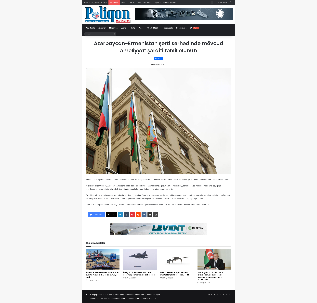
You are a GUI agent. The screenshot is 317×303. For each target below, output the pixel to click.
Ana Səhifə (90, 28)
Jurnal (124, 28)
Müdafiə (158, 59)
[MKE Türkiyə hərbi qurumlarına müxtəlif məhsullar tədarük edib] (177, 259)
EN (194, 28)
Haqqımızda (168, 28)
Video (141, 28)
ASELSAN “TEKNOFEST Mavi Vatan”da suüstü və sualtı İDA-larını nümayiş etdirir (102, 274)
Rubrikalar (180, 28)
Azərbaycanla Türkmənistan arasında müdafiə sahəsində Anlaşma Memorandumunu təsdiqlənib (211, 276)
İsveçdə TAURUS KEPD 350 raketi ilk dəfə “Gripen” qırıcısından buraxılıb (148, 2)
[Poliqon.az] (107, 14)
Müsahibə (113, 28)
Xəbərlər (102, 28)
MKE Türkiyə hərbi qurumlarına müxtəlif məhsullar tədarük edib (174, 273)
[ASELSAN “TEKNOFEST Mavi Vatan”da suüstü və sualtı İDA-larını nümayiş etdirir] (102, 259)
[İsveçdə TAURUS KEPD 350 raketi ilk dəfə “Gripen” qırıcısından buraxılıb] (140, 259)
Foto (133, 28)
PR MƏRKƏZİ (152, 28)
